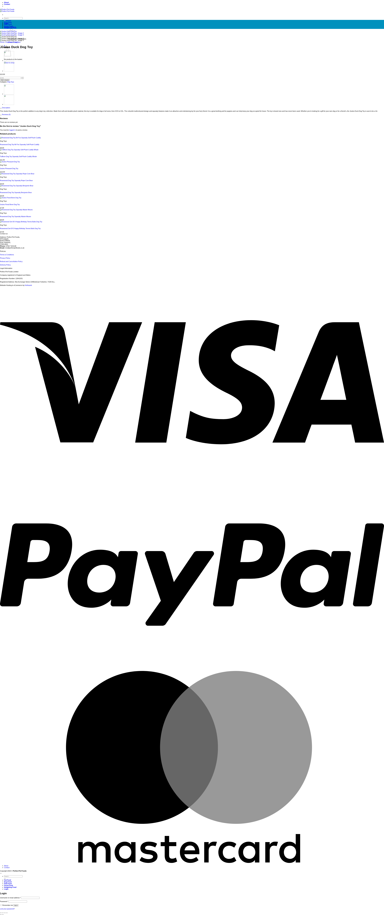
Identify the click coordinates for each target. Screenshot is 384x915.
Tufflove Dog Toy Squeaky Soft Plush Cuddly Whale (18, 156)
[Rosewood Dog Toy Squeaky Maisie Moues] (9, 71)
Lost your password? (7, 909)
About (6, 2)
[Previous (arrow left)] (1, 914)
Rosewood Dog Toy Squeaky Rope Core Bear (16, 180)
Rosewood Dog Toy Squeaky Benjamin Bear (16, 192)
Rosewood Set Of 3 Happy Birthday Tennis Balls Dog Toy (20, 228)
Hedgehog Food (10, 28)
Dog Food (8, 22)
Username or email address (10, 898)
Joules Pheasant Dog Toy (9, 168)
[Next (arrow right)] (3, 914)
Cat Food (7, 21)
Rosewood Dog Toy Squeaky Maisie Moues (15, 216)
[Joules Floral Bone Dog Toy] (9, 60)
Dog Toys (17, 42)
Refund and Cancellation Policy (11, 261)
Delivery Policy (5, 265)
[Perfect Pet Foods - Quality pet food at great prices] (7, 10)
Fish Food (8, 24)
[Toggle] (1, 108)
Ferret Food (8, 26)
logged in (12, 130)
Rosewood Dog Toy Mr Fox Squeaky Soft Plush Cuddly (19, 144)
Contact (7, 4)
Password (4, 901)
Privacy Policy (5, 258)
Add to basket (5, 80)
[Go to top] (1, 873)
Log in (16, 905)
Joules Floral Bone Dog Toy (10, 204)
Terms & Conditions (7, 255)
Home (2, 42)
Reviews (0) (6, 114)
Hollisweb (28, 285)
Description (6, 108)
